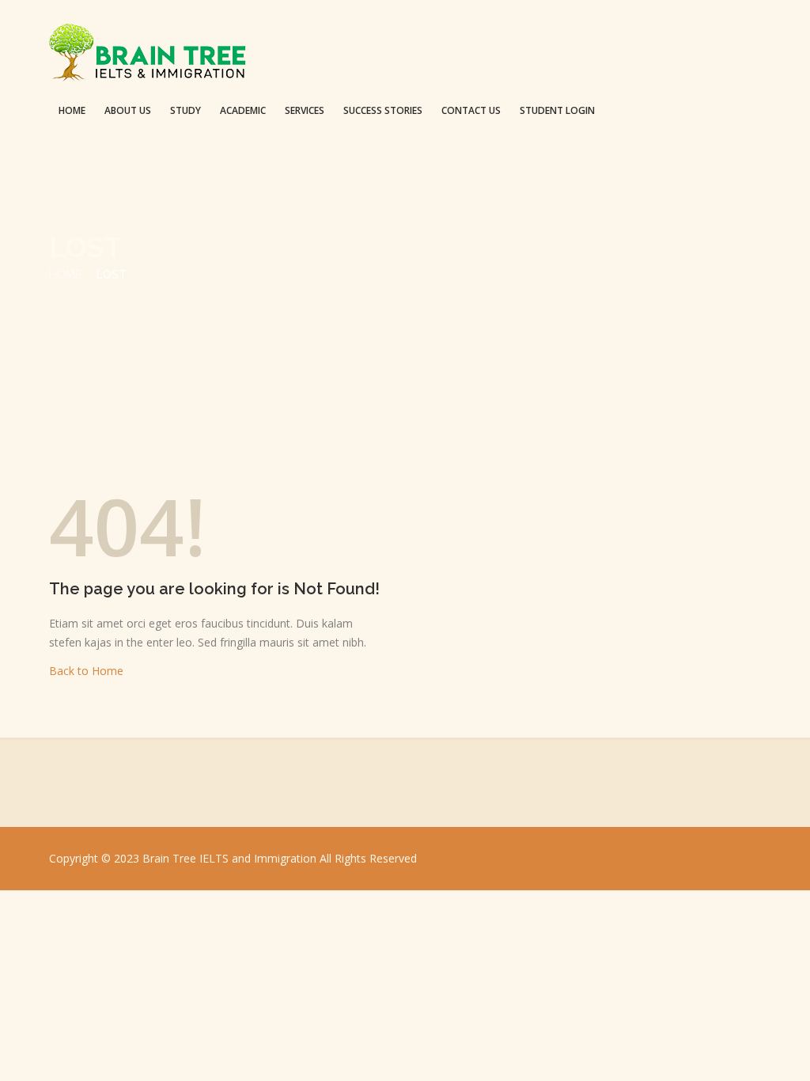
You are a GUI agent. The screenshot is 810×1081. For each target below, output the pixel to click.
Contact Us (471, 110)
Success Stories (382, 110)
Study (185, 110)
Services (304, 110)
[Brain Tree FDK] (148, 55)
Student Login (557, 110)
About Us (127, 110)
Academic (243, 110)
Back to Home (86, 670)
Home (72, 110)
